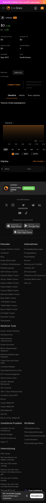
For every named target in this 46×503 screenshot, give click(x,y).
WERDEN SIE (28, 188)
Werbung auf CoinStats (33, 264)
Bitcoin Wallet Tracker (9, 309)
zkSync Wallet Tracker (9, 279)
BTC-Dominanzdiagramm (10, 374)
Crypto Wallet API (7, 403)
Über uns (27, 283)
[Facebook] (26, 213)
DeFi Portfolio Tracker (9, 272)
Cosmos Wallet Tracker (10, 291)
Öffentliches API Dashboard (34, 275)
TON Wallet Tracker (8, 302)
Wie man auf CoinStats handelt (9, 479)
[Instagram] (12, 206)
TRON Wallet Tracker (9, 306)
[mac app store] (23, 231)
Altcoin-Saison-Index (9, 378)
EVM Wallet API (6, 410)
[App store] (14, 225)
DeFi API (4, 414)
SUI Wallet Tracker (8, 313)
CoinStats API (29, 268)
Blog (2, 257)
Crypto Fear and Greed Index (10, 362)
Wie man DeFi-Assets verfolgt (9, 464)
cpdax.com (18, 72)
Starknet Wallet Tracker (10, 275)
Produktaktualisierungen (33, 249)
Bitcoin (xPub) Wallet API (10, 418)
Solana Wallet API (7, 407)
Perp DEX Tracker (8, 317)
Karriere (27, 260)
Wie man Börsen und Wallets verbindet (9, 458)
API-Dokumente (30, 272)
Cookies (18, 493)
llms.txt (3, 399)
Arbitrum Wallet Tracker (10, 283)
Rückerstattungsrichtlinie (33, 443)
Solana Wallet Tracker (9, 287)
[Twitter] (6, 206)
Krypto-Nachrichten (8, 260)
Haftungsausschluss (32, 428)
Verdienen (5, 253)
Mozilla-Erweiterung (8, 438)
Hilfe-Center (5, 454)
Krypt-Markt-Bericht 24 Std (11, 370)
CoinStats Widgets (8, 367)
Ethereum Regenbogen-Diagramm (10, 355)
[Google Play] (31, 225)
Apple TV (4, 442)
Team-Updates (33, 95)
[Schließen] (43, 2)
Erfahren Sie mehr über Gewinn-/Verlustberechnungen (11, 472)
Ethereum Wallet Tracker (10, 294)
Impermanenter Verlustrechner (6, 339)
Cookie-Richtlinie (31, 439)
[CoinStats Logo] (14, 8)
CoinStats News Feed (32, 279)
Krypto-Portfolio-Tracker (10, 249)
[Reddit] (33, 206)
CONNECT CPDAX (14, 85)
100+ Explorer (6, 388)
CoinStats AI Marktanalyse (11, 264)
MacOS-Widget (7, 434)
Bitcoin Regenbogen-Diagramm (9, 349)
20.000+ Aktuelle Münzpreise (7, 383)
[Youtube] (19, 213)
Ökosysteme (5, 321)
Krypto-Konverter (7, 345)
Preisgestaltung (30, 253)
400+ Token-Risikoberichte (11, 392)
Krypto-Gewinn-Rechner (10, 331)
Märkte (22, 95)
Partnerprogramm (7, 268)
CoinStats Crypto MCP (9, 395)
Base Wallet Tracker (8, 298)
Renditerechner (7, 335)
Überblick (12, 95)
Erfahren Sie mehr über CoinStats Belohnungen (10, 485)
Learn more (34, 2)
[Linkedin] (39, 206)
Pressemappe (29, 257)
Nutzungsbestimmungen (33, 432)
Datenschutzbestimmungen (34, 436)
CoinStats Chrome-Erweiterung (8, 429)
